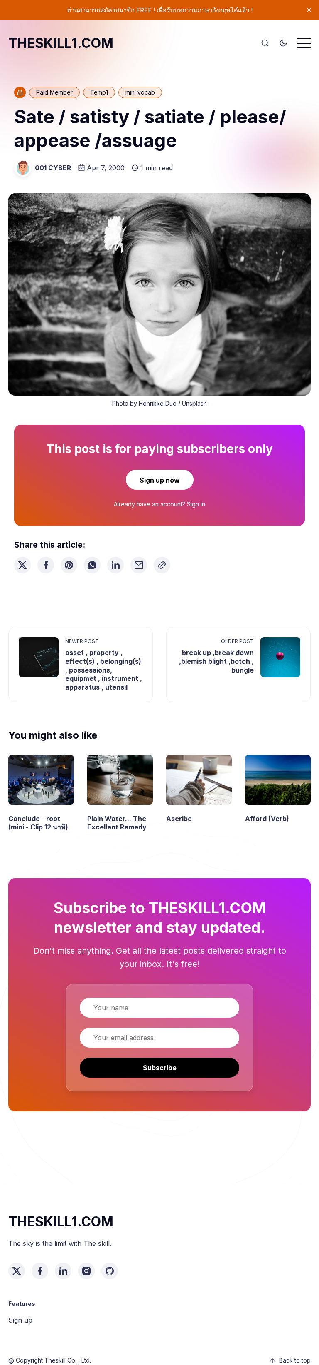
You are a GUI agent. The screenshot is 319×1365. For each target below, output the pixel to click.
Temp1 (99, 92)
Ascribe (179, 819)
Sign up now (160, 480)
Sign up (20, 1320)
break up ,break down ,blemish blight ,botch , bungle (216, 661)
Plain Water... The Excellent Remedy (117, 823)
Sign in (196, 504)
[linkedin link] (63, 1271)
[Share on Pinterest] (69, 565)
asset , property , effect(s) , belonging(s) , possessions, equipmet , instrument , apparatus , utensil (103, 669)
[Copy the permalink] (162, 565)
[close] (309, 10)
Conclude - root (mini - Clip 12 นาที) (38, 823)
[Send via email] (138, 565)
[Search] (265, 43)
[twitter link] (16, 1271)
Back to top (295, 1360)
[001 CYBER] (23, 168)
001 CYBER (53, 168)
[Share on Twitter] (22, 565)
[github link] (109, 1271)
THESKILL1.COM (60, 43)
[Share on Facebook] (45, 565)
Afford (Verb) (267, 819)
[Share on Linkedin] (115, 565)
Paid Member (54, 92)
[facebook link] (40, 1271)
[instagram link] (86, 1271)
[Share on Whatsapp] (92, 565)
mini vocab (140, 92)
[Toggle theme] (283, 43)
